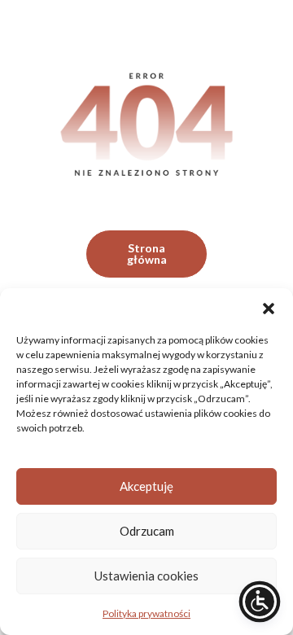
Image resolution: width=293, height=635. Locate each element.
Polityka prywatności (146, 613)
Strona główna (147, 253)
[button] (268, 308)
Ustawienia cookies (146, 575)
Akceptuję (146, 486)
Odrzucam (147, 530)
